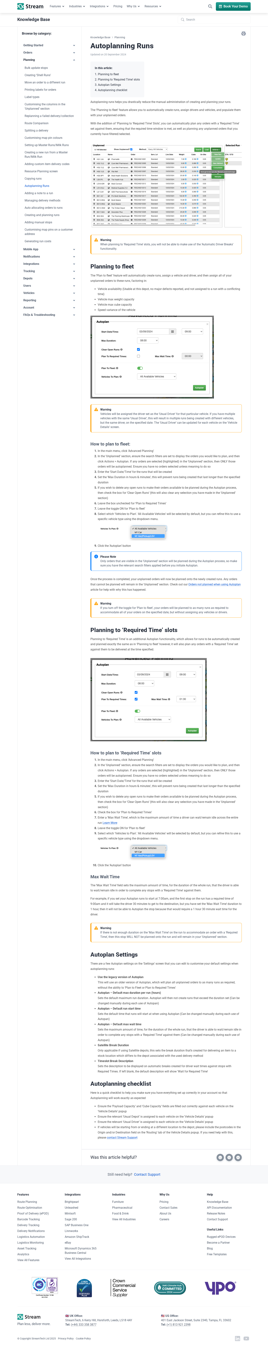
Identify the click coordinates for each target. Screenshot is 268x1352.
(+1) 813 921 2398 (179, 1324)
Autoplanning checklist (112, 90)
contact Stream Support (122, 1137)
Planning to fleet (108, 74)
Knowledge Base (100, 37)
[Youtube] (246, 1338)
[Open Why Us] (138, 6)
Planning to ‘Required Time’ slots (119, 79)
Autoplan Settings (109, 85)
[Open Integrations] (107, 6)
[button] (210, 6)
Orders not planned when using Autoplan (214, 584)
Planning (119, 37)
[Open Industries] (84, 6)
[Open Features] (63, 6)
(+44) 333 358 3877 (83, 1324)
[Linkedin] (237, 1338)
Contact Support (147, 1174)
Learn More (110, 823)
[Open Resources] (160, 6)
